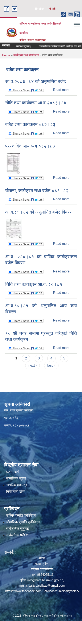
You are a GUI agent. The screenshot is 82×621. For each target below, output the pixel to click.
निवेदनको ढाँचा (15, 492)
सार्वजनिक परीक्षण (17, 535)
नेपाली (52, 8)
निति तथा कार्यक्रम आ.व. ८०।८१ (33, 284)
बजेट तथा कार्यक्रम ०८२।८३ (30, 124)
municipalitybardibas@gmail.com (42, 585)
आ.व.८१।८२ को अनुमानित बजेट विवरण (38, 212)
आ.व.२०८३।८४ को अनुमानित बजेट (35, 81)
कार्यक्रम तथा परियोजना (26, 55)
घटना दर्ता (12, 472)
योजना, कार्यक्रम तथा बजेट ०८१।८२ (37, 190)
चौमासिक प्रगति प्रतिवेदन (23, 522)
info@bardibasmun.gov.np (45, 580)
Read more (61, 90)
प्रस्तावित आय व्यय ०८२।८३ (30, 146)
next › (32, 365)
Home (6, 55)
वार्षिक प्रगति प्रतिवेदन (21, 515)
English (40, 8)
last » (51, 365)
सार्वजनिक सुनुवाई (17, 529)
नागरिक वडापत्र (16, 485)
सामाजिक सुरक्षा (16, 478)
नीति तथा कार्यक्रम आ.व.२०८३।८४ (35, 102)
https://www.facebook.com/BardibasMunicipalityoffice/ (42, 591)
